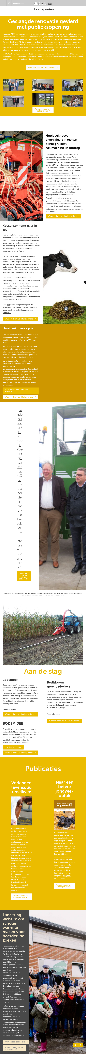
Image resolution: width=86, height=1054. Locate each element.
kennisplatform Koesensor (16, 235)
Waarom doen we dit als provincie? (43, 110)
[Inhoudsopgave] (3, 3)
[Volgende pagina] (80, 1045)
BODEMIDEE (13, 723)
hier (8, 305)
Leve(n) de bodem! (13, 747)
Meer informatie (9, 709)
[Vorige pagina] (75, 1045)
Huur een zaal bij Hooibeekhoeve (43, 67)
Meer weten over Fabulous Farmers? (16, 390)
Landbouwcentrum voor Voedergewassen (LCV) (20, 445)
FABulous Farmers (53, 170)
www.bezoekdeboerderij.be (14, 951)
